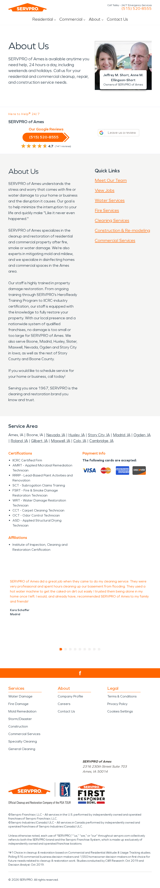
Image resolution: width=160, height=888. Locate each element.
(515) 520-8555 (136, 8)
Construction (18, 726)
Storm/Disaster (20, 719)
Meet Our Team (111, 180)
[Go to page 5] (80, 649)
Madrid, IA (121, 435)
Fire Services (107, 210)
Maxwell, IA (60, 440)
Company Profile (70, 696)
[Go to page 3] (70, 649)
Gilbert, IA (39, 440)
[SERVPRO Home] (27, 7)
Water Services (110, 200)
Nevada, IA (55, 435)
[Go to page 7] (89, 649)
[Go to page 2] (65, 649)
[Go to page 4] (75, 649)
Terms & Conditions (121, 696)
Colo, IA (79, 440)
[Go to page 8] (94, 649)
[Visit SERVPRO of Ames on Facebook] (80, 673)
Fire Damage (18, 704)
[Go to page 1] (61, 649)
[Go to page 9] (99, 649)
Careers (64, 704)
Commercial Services (115, 240)
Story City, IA (99, 435)
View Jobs (104, 190)
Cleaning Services (112, 220)
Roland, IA (19, 440)
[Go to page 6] (84, 649)
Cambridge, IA (101, 440)
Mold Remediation (22, 711)
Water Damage (20, 696)
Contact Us (117, 19)
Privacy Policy (117, 704)
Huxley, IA (76, 435)
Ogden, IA (142, 435)
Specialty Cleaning (22, 741)
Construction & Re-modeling (122, 230)
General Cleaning (21, 749)
